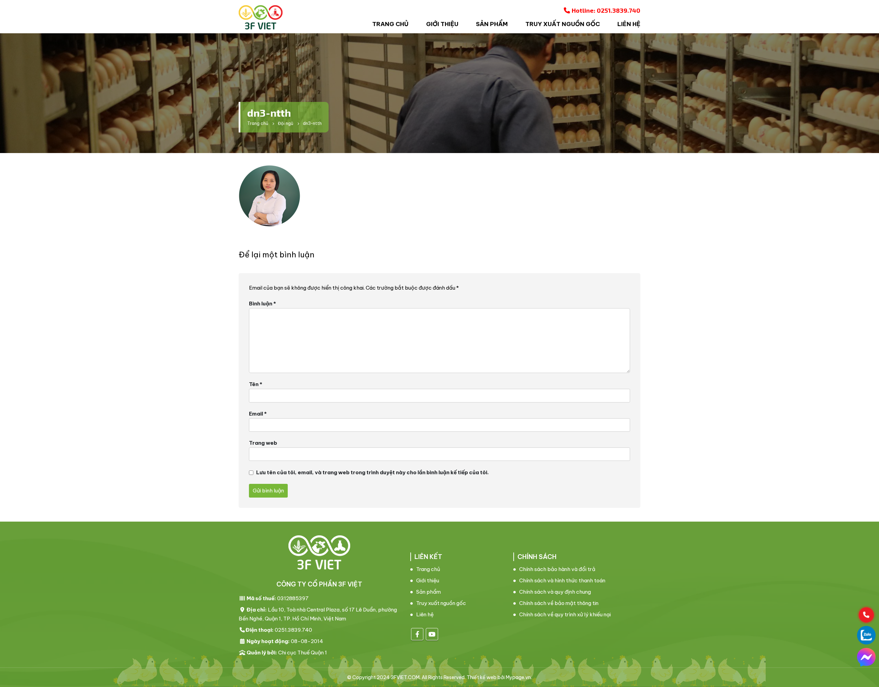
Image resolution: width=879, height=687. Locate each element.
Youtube (432, 634)
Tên (255, 384)
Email (258, 413)
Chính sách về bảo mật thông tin (558, 603)
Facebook (417, 634)
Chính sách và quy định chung (555, 592)
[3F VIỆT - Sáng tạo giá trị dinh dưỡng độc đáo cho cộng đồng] (261, 17)
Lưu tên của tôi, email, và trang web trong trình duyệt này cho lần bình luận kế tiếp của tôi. (372, 472)
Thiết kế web (481, 677)
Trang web (263, 443)
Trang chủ (390, 24)
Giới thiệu (442, 24)
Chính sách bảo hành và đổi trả (557, 569)
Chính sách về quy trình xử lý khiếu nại (565, 614)
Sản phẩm (492, 24)
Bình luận (262, 303)
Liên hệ (628, 24)
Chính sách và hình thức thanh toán (562, 580)
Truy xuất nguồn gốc (562, 24)
